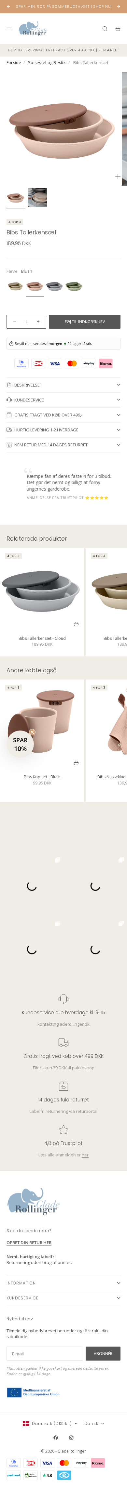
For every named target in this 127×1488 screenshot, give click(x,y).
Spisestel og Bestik (46, 62)
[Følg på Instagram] (71, 1437)
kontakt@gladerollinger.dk (63, 1024)
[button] (20, 744)
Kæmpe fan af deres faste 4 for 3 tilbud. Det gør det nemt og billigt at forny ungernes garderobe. (62, 482)
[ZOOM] (117, 176)
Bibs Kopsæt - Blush (42, 778)
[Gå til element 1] (16, 197)
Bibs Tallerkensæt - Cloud (42, 639)
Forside (14, 62)
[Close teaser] (32, 732)
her (85, 1154)
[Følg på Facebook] (55, 1437)
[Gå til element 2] (37, 197)
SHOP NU (102, 6)
